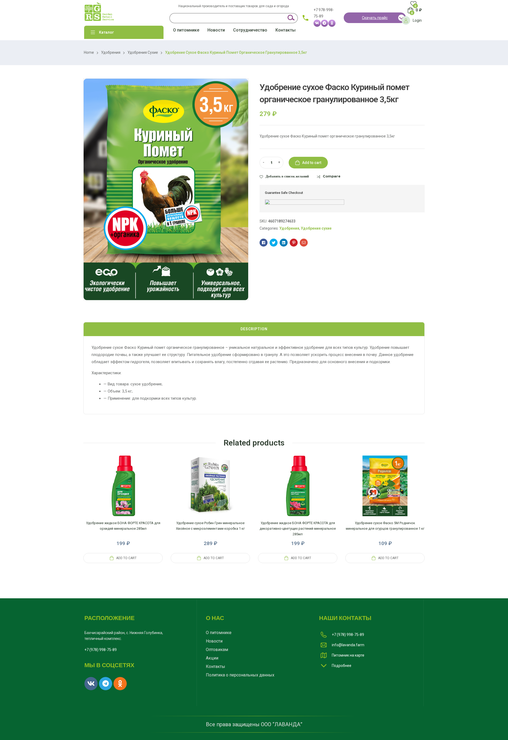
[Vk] (317, 23)
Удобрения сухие (143, 52)
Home (89, 52)
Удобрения (110, 52)
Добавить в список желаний (287, 176)
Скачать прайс (375, 18)
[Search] (290, 18)
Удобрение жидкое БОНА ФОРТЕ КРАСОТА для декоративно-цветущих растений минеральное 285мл (298, 528)
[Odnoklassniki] (331, 23)
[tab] (254, 329)
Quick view (123, 492)
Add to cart (311, 163)
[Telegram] (324, 23)
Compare (331, 176)
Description (254, 329)
